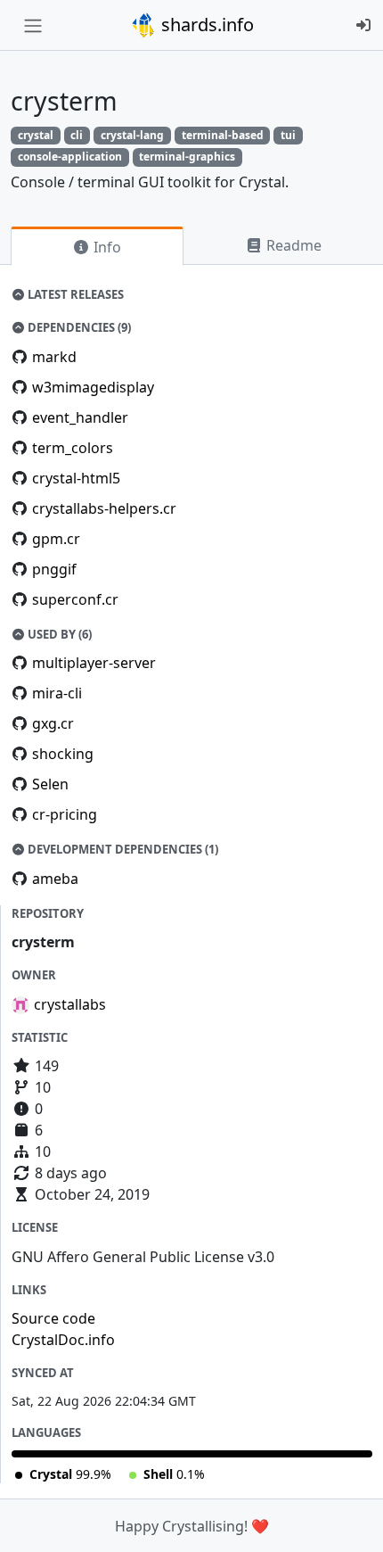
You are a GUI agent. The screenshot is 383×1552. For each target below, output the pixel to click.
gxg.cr (53, 723)
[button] (350, 1521)
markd (54, 357)
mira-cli (57, 693)
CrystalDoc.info (63, 1340)
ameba (55, 878)
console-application (70, 156)
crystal (35, 135)
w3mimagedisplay (93, 387)
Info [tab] (105, 247)
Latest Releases (74, 294)
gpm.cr (56, 539)
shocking (63, 754)
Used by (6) (58, 634)
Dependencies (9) (78, 327)
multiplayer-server (94, 663)
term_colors (72, 448)
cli (76, 135)
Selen (50, 784)
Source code (53, 1318)
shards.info (205, 24)
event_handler (80, 417)
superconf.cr (75, 599)
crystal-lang (132, 135)
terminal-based (223, 135)
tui (288, 135)
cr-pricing (64, 814)
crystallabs (70, 1004)
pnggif (54, 569)
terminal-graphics (187, 156)
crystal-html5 (76, 478)
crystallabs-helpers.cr (104, 508)
